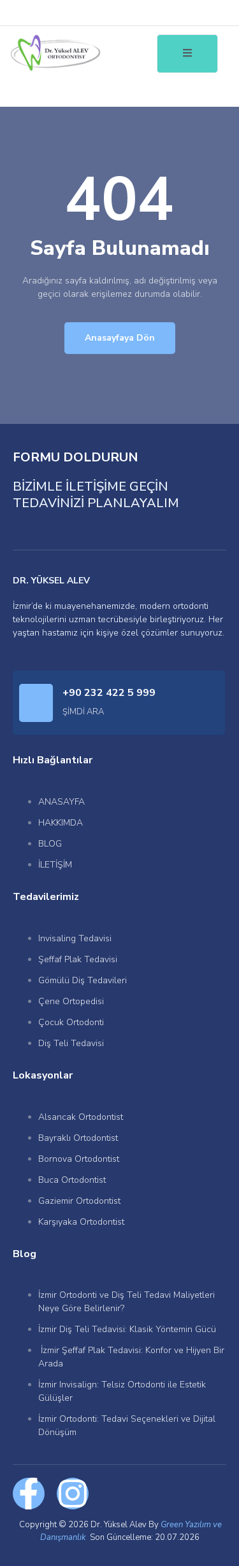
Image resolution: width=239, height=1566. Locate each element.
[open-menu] (187, 53)
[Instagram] (73, 1493)
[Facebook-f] (29, 1493)
